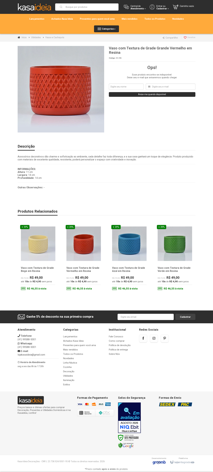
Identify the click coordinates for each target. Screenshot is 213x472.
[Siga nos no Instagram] (154, 338)
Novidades (68, 358)
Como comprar (117, 341)
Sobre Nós (114, 354)
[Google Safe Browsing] (126, 445)
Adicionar (44, 280)
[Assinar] (185, 317)
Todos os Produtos (73, 354)
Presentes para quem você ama (79, 345)
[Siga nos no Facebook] (143, 338)
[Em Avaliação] (129, 417)
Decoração (68, 371)
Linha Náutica (70, 362)
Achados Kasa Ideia (73, 341)
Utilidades (36, 37)
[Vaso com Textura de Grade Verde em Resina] (174, 258)
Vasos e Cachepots (54, 37)
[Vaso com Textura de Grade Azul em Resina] (129, 258)
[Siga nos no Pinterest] (165, 338)
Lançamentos (70, 336)
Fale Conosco (116, 336)
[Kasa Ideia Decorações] (34, 7)
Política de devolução (120, 345)
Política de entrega (118, 349)
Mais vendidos (70, 349)
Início (24, 37)
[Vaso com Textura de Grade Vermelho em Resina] (83, 258)
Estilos (66, 384)
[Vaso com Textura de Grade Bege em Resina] (38, 258)
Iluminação (68, 380)
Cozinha (67, 367)
